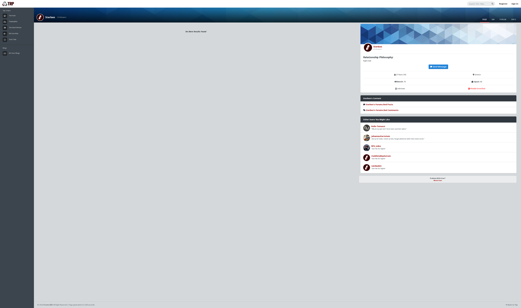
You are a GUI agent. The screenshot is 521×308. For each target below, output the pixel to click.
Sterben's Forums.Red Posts (379, 104)
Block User (438, 180)
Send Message (439, 66)
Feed (484, 19)
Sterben (50, 17)
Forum (503, 19)
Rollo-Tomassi (378, 126)
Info (513, 19)
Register (503, 3)
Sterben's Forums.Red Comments (382, 110)
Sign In (515, 3)
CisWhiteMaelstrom (381, 156)
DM (493, 19)
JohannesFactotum (380, 136)
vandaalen (376, 166)
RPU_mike (376, 146)
